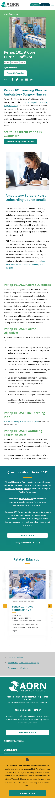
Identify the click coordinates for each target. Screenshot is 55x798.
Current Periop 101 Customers (20, 141)
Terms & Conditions (16, 657)
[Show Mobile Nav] (52, 4)
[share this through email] (26, 79)
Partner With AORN (27, 732)
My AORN (35, 5)
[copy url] (31, 79)
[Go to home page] (10, 5)
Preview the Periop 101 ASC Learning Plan (21, 421)
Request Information (15, 73)
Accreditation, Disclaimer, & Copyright (23, 662)
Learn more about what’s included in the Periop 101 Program (26, 264)
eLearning (22, 62)
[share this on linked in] (21, 79)
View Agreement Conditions (26, 543)
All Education (12, 14)
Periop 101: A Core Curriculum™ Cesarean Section (25, 609)
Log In (46, 5)
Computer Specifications (18, 668)
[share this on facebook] (12, 79)
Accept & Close (28, 793)
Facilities (6, 62)
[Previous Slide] (5, 606)
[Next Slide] (50, 606)
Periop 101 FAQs (26, 498)
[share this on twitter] (17, 79)
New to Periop (14, 62)
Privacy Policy (37, 782)
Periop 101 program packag (17, 488)
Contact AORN (27, 535)
